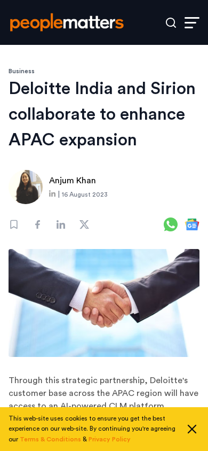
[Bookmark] (14, 224)
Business (22, 71)
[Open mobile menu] (192, 22)
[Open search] (171, 23)
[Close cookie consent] (192, 429)
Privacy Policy (110, 439)
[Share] (37, 224)
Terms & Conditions (50, 439)
